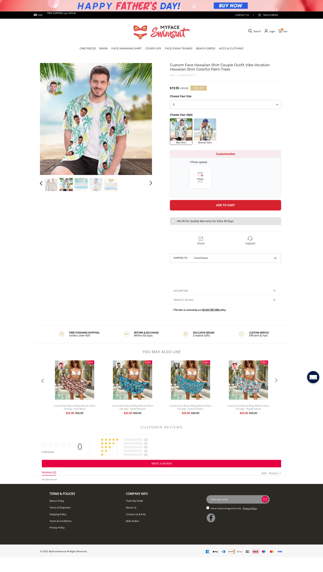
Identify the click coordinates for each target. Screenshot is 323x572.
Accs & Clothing (231, 48)
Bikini (103, 48)
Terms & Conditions (60, 521)
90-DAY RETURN (210, 309)
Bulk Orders (132, 521)
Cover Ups (153, 48)
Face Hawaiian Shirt (126, 48)
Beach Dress (205, 48)
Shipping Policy (58, 514)
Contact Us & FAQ (136, 514)
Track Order (270, 15)
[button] (48, 118)
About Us (131, 507)
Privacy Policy (57, 527)
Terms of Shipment (60, 507)
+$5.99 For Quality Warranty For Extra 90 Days (205, 221)
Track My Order (134, 500)
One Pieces (88, 48)
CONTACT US (242, 15)
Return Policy (57, 500)
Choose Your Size (180, 96)
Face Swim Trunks (178, 48)
